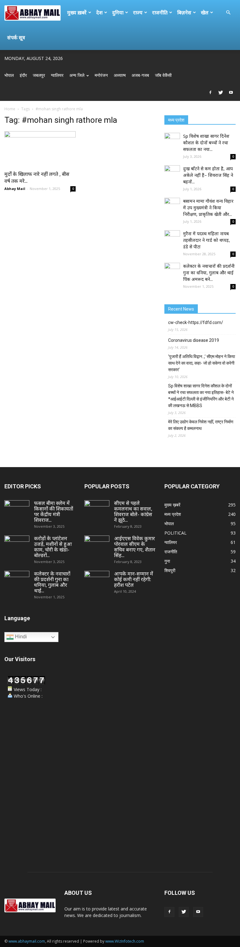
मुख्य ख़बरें (77, 12)
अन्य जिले (76, 75)
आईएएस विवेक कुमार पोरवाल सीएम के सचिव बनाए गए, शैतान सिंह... (134, 547)
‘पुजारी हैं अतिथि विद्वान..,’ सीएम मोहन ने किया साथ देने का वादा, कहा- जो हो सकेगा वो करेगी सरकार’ (201, 363)
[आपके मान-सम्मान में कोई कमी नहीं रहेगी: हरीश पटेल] (96, 579)
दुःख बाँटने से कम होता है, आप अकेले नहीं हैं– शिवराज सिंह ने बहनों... (208, 175)
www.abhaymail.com (26, 941)
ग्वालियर (57, 75)
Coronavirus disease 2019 (193, 340)
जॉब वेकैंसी (163, 75)
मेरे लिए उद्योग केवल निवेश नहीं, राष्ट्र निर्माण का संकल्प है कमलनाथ (200, 425)
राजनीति (160, 12)
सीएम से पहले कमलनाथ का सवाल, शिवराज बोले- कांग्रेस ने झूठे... (133, 511)
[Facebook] (210, 92)
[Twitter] (220, 92)
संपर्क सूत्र (16, 37)
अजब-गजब (140, 75)
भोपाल (9, 75)
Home (9, 109)
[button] (228, 13)
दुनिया (117, 12)
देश (99, 12)
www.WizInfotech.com (124, 941)
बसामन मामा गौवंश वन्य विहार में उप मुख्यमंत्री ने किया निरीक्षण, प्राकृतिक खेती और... (208, 207)
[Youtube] (231, 92)
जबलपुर (39, 75)
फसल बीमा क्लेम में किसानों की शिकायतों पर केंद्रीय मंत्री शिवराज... (53, 511)
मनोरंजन (101, 75)
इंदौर (23, 75)
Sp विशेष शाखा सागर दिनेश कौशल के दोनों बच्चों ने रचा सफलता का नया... (206, 142)
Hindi (20, 636)
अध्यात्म (120, 75)
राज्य (137, 12)
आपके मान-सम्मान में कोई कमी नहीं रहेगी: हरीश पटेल (133, 579)
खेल (204, 12)
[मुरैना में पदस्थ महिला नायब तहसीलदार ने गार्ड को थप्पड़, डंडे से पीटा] (172, 238)
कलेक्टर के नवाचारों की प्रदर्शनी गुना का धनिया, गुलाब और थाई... (52, 582)
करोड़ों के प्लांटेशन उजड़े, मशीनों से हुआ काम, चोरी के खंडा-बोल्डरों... (53, 547)
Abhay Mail (14, 188)
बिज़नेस (184, 12)
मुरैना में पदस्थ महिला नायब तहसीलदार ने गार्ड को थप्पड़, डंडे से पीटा (206, 240)
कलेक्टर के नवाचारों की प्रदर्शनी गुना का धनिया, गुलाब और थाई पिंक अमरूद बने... (209, 272)
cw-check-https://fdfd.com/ (195, 322)
